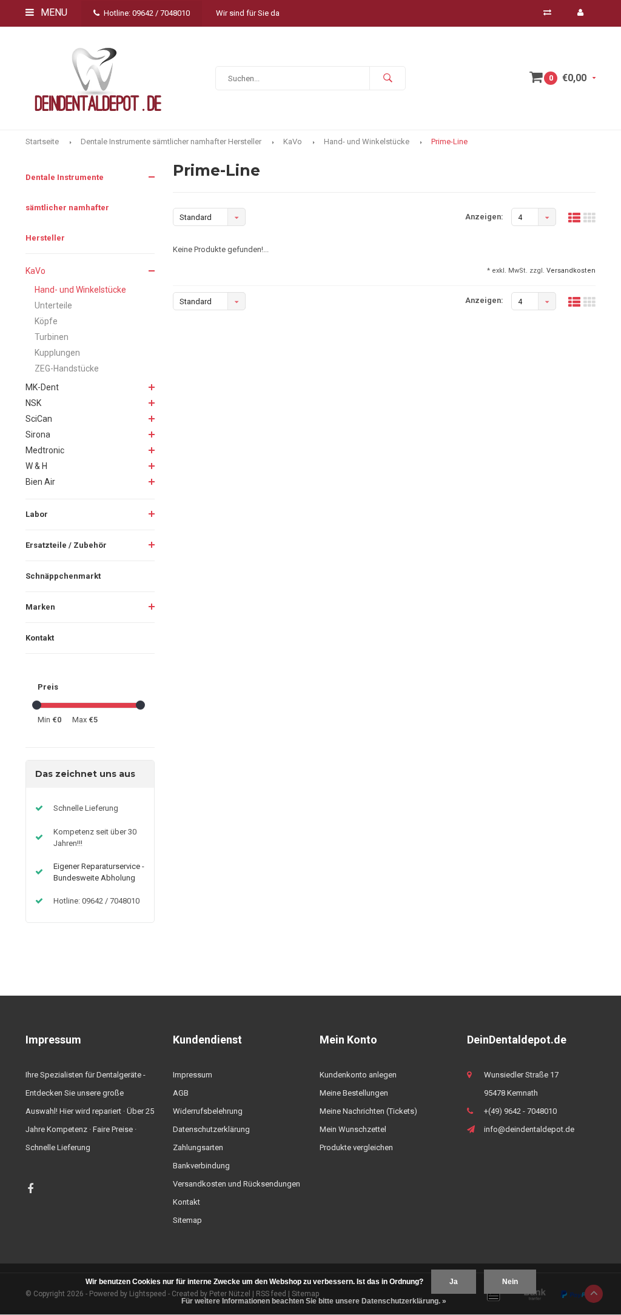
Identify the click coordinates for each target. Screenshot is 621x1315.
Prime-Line (449, 141)
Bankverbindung (201, 1165)
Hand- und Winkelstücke (366, 141)
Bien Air (40, 482)
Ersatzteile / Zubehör (66, 545)
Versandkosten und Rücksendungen (236, 1183)
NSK (33, 403)
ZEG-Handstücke (67, 368)
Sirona (37, 434)
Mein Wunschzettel (353, 1129)
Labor (36, 514)
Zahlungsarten (198, 1147)
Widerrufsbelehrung (208, 1111)
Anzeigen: (484, 216)
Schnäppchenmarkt (63, 576)
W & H (36, 466)
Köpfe (46, 321)
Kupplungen (57, 353)
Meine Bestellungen (354, 1092)
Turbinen (52, 337)
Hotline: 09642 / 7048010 (147, 13)
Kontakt (39, 637)
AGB (181, 1092)
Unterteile (53, 305)
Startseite (42, 141)
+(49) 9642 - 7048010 (520, 1111)
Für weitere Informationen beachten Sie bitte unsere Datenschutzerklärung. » (313, 1301)
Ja (453, 1281)
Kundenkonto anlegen (358, 1074)
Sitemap (187, 1220)
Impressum (192, 1074)
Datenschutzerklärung (211, 1129)
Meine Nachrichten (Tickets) (368, 1111)
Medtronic (44, 450)
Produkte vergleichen (356, 1147)
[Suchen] (387, 78)
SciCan (38, 419)
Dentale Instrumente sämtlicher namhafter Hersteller (171, 141)
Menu (52, 12)
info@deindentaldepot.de (529, 1129)
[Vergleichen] (547, 12)
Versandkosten (571, 271)
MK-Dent (42, 387)
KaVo (292, 141)
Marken (40, 606)
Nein (510, 1281)
